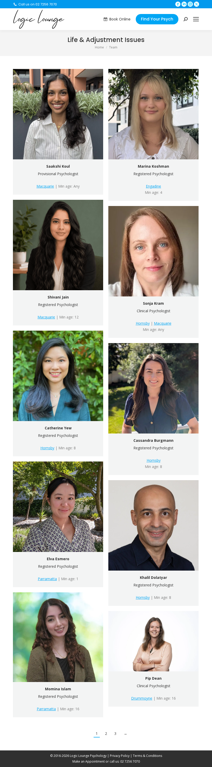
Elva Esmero (58, 558)
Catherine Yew (58, 427)
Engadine (153, 186)
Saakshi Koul (58, 166)
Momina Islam (58, 688)
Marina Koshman (153, 166)
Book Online (120, 19)
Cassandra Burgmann (153, 440)
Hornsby (143, 323)
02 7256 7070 (130, 761)
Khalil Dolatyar (153, 577)
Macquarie (45, 186)
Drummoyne (141, 698)
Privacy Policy (120, 756)
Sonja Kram (153, 303)
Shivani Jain (58, 297)
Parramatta (47, 578)
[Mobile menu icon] (196, 19)
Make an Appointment (88, 761)
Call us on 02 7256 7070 (37, 4)
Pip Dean (153, 678)
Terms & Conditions (147, 756)
